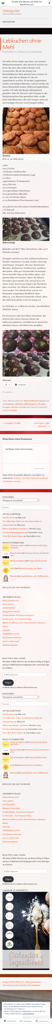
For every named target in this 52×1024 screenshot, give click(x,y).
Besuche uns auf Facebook (16, 587)
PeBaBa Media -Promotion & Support (18, 615)
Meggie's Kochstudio (11, 611)
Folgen (8, 682)
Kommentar (39, 468)
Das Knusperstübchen (12, 637)
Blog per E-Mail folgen (14, 658)
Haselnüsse (9, 404)
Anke (12, 568)
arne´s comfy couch (11, 641)
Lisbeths (6, 630)
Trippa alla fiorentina (38, 560)
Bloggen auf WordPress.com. (14, 982)
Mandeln (41, 404)
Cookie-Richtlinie (28, 1013)
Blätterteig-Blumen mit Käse (15, 528)
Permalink (13, 410)
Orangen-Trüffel (12, 423)
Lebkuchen (19, 404)
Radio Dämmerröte (11, 600)
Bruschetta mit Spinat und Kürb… (28, 546)
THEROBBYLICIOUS (11, 634)
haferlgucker (37, 52)
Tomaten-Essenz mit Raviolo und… (29, 554)
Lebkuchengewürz (31, 404)
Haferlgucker (11, 11)
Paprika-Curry (9, 517)
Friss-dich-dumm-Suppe (13, 536)
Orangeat (6, 407)
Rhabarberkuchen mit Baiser (30, 568)
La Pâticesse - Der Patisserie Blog (17, 619)
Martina (13, 576)
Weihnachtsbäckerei (31, 401)
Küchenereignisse (17, 545)
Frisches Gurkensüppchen (14, 532)
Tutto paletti (8, 604)
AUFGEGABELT (9, 608)
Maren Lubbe (16, 553)
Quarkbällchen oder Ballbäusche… (34, 576)
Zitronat (14, 407)
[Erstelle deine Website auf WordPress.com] (26, 3)
